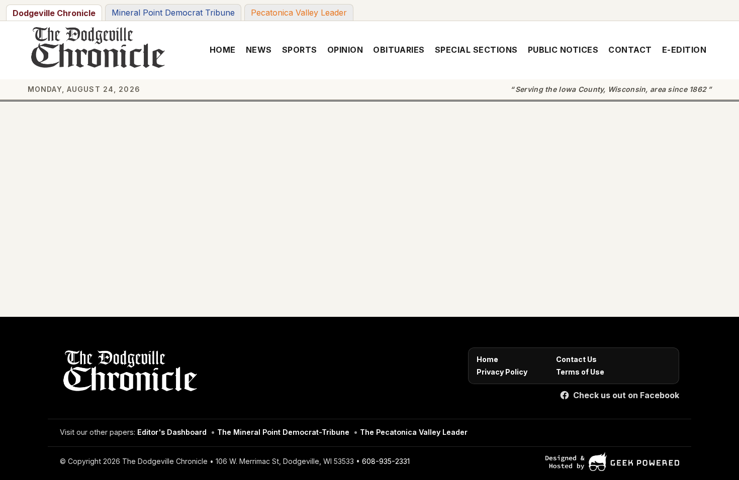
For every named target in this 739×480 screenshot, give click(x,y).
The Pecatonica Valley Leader (414, 432)
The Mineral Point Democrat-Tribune (283, 432)
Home (223, 50)
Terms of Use (580, 372)
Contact (630, 50)
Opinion (345, 50)
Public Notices (563, 50)
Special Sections (476, 50)
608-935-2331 (386, 461)
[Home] (128, 373)
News (259, 50)
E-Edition (684, 50)
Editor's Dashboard (172, 432)
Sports (299, 50)
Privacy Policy (502, 372)
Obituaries (399, 50)
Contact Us (576, 359)
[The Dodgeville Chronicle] (96, 50)
